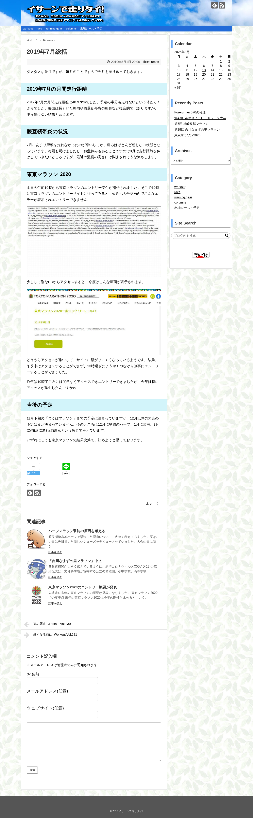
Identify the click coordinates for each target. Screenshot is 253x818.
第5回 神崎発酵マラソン (191, 124)
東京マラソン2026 (187, 135)
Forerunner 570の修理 (190, 112)
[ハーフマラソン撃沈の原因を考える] (36, 539)
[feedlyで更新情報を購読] (214, 5)
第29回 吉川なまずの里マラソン (197, 129)
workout (28, 28)
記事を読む (55, 552)
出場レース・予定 (91, 28)
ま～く (154, 503)
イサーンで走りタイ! (131, 811)
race (39, 28)
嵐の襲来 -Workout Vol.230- (52, 624)
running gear (54, 28)
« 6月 (178, 87)
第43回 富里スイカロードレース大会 (200, 118)
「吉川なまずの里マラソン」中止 (75, 561)
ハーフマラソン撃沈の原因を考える (76, 531)
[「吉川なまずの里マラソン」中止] (36, 569)
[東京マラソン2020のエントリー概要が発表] (36, 595)
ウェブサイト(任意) (45, 708)
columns (71, 28)
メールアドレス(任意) (47, 691)
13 (204, 70)
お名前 (33, 674)
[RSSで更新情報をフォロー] (222, 5)
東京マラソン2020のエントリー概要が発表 (82, 587)
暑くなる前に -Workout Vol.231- (55, 634)
